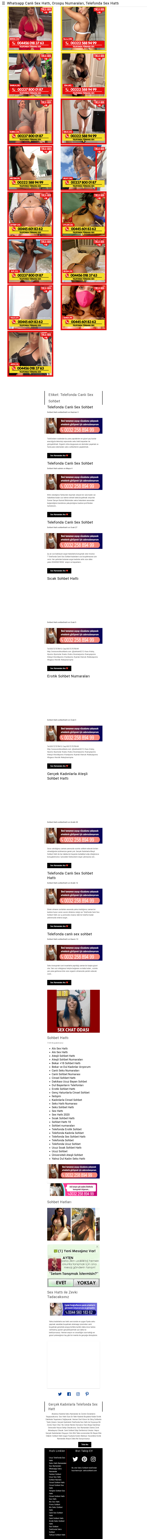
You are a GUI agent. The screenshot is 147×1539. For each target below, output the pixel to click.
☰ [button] (3, 3)
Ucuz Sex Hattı (55, 1477)
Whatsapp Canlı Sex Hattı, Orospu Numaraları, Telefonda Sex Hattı (63, 3)
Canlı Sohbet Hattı (56, 1518)
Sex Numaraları (55, 1466)
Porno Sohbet (54, 1504)
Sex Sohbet (53, 1526)
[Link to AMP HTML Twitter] (60, 1395)
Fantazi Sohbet (55, 1474)
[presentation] (96, 1224)
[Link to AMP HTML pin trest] (87, 1395)
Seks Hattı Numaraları (57, 1463)
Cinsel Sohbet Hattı (57, 1482)
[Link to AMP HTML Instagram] (78, 1395)
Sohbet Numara (55, 1480)
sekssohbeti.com (90, 1470)
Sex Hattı (52, 1499)
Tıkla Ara (84, 1444)
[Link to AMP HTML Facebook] (69, 1395)
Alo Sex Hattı (54, 1502)
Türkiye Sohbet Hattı (57, 1535)
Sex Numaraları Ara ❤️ (59, 455)
